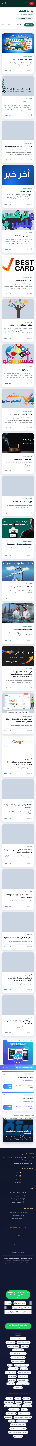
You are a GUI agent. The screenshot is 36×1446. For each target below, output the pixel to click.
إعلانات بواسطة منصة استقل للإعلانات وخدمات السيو (21, 1040)
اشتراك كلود (12, 1380)
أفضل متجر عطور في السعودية (19, 544)
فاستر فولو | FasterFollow (22, 370)
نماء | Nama (27, 102)
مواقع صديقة (26, 1398)
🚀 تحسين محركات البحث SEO (18, 1193)
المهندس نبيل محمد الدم (18, 1361)
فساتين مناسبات (23, 1376)
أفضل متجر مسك (13, 1369)
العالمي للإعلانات (27, 1406)
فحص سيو (11, 1421)
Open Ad (8, 1086)
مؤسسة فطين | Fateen (23, 629)
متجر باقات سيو (18, 1436)
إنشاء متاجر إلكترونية (18, 1252)
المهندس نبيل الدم (13, 1409)
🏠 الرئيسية (18, 1173)
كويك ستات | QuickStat (22, 502)
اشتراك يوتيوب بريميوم (22, 1384)
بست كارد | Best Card (24, 281)
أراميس (10, 1365)
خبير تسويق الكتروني (24, 1413)
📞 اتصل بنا (18, 1179)
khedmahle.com (25, 1077)
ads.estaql (28, 1098)
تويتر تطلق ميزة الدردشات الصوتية (18, 938)
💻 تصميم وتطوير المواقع (18, 1196)
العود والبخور (24, 1369)
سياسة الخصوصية (26, 1263)
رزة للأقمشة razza (23, 1380)
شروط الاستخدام (17, 1263)
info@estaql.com (17, 1215)
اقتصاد (19, 24)
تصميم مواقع (8, 1417)
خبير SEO (17, 1398)
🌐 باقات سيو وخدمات (18, 1202)
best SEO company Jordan (18, 1425)
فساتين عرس (12, 1376)
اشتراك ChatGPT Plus (24, 1372)
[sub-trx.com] (18, 1052)
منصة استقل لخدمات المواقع (18, 1227)
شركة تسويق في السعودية (18, 1357)
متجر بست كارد (10, 1342)
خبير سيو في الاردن (22, 1421)
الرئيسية (29, 24)
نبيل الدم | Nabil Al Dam (22, 59)
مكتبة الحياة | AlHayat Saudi (21, 325)
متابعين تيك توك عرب (13, 1346)
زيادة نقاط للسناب (18, 1350)
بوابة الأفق (24, 1409)
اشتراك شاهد (25, 1346)
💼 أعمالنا (18, 1182)
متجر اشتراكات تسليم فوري (20, 415)
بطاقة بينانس (11, 1384)
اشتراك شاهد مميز (10, 1372)
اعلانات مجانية (27, 1402)
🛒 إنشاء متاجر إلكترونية (18, 1199)
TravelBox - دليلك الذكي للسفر (20, 587)
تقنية (10, 24)
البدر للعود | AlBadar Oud (22, 459)
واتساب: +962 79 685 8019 (17, 1212)
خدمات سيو (9, 1398)
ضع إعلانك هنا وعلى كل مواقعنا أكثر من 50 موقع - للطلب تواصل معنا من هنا (18, 1294)
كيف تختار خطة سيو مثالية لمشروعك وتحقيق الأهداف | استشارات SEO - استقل (21, 674)
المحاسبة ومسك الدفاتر (23, 1342)
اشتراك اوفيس (18, 1387)
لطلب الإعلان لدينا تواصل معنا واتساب (18, 1326)
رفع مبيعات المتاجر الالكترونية (18, 1354)
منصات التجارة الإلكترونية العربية (23, 1417)
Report (4, 1067)
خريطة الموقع (8, 1263)
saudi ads (18, 1402)
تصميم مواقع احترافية (18, 1244)
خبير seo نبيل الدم (11, 1413)
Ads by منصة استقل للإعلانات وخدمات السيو (24, 1115)
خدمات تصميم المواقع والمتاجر (18, 1428)
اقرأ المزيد (8, 70)
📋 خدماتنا (18, 1176)
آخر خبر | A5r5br (26, 191)
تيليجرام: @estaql (17, 1218)
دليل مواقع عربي (9, 1402)
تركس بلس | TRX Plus (23, 236)
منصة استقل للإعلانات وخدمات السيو (18, 1432)
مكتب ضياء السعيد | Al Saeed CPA (18, 147)
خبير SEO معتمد (18, 1236)
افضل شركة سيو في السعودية (12, 1406)
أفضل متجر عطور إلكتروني (21, 1365)
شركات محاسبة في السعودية (18, 1338)
